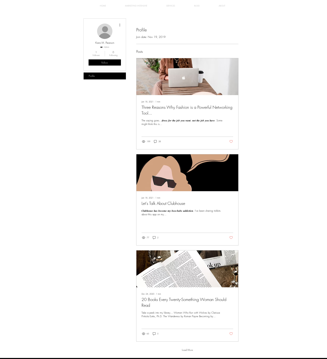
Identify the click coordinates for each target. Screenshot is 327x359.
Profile (92, 76)
